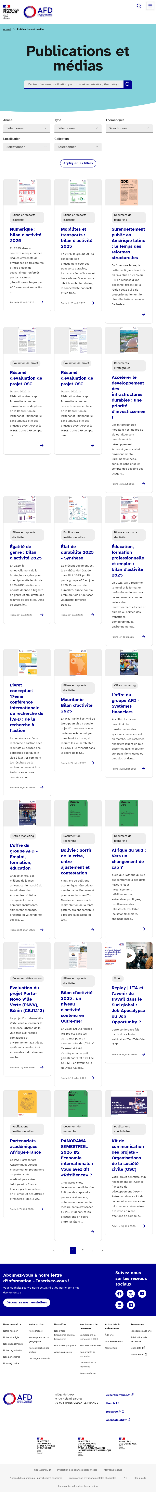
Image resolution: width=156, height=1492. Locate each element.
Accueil (7, 29)
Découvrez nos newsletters (26, 1302)
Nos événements (114, 1341)
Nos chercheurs (88, 1373)
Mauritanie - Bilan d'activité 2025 (76, 705)
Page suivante (92, 1250)
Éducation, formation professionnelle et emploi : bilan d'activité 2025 (128, 561)
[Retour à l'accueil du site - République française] (47, 12)
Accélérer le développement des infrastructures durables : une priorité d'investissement (128, 397)
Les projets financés (39, 1358)
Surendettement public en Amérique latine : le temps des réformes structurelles (128, 243)
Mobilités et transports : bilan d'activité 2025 (76, 238)
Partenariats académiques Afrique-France (25, 1147)
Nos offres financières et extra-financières (64, 1335)
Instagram (131, 1305)
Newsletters (111, 1348)
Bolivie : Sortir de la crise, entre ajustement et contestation (76, 862)
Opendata (136, 1348)
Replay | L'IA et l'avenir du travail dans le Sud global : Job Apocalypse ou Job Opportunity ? (128, 1005)
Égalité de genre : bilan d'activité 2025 (26, 552)
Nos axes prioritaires (91, 1345)
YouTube (142, 1294)
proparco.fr (113, 1411)
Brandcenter (137, 1354)
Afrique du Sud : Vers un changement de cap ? (129, 859)
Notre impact (35, 1331)
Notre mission (10, 1331)
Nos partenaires (11, 1357)
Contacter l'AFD (42, 1470)
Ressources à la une (141, 1331)
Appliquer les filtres (78, 163)
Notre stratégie (11, 1337)
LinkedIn (119, 1305)
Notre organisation (13, 1350)
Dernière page (102, 1250)
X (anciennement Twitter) (131, 1294)
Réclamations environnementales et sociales (92, 1478)
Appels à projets (63, 1352)
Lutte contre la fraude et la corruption (78, 1486)
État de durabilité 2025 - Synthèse (77, 552)
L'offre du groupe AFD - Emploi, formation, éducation (24, 857)
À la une (109, 1335)
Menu (150, 6)
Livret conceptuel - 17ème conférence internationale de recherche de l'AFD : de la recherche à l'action (26, 708)
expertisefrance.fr (118, 1395)
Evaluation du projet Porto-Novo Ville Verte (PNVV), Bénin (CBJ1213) (27, 999)
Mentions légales (113, 1470)
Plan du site (140, 1478)
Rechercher (139, 6)
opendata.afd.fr (116, 1420)
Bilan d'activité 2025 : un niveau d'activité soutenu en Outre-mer (76, 1007)
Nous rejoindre (11, 1363)
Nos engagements (13, 1344)
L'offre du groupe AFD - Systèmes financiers (125, 704)
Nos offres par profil (65, 1345)
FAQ (125, 1478)
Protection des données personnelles (77, 1470)
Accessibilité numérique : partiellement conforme (36, 1478)
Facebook (119, 1294)
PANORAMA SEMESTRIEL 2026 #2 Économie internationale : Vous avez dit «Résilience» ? (77, 1158)
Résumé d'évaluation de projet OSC (26, 378)
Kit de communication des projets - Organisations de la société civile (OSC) (128, 1155)
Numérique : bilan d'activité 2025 (25, 235)
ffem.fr (110, 1403)
